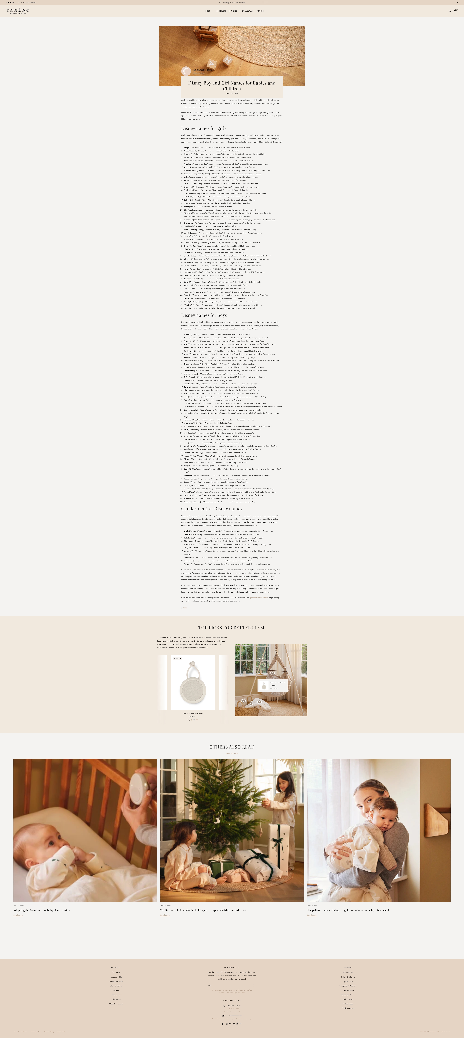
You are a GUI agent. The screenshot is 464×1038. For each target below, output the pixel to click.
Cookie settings (348, 1008)
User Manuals (348, 990)
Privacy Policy (36, 1032)
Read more (18, 915)
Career (116, 990)
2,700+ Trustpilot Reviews (26, 2)
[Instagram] (227, 1022)
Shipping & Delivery (347, 985)
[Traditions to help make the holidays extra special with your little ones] (232, 830)
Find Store (116, 994)
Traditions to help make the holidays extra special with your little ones (203, 910)
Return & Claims (348, 976)
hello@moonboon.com (234, 1015)
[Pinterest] (234, 1022)
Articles (261, 11)
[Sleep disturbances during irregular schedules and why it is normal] (379, 830)
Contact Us (348, 972)
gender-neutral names (259, 597)
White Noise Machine (193, 713)
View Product (274, 689)
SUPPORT (348, 967)
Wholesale (116, 999)
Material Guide (116, 981)
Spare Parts (348, 981)
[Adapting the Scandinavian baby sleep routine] (85, 830)
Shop (207, 11)
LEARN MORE (116, 967)
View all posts (232, 753)
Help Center (348, 999)
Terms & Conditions (20, 1032)
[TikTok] (237, 1022)
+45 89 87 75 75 (234, 1006)
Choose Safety (116, 985)
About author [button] (198, 73)
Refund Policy (49, 1032)
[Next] (225, 681)
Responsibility (116, 976)
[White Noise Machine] (193, 682)
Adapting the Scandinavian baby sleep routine (41, 910)
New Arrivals (247, 11)
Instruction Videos (348, 994)
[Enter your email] (253, 985)
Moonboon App (116, 1003)
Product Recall (348, 1003)
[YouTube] (230, 1022)
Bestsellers (221, 11)
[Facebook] (223, 1022)
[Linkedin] (241, 1022)
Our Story (116, 972)
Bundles (233, 11)
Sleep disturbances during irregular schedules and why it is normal (348, 910)
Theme (185, 608)
